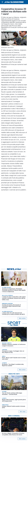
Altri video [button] (23, 411)
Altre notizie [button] (22, 318)
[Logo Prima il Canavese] (14, 2)
